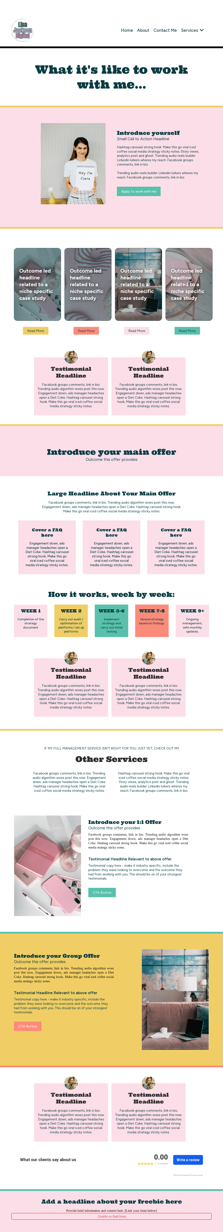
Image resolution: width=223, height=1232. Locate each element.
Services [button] (190, 30)
